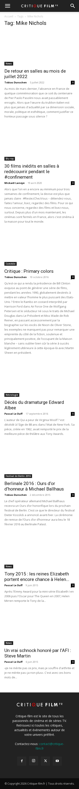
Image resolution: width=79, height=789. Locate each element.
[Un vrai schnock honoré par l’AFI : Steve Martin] (39, 627)
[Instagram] (33, 760)
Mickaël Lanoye (14, 183)
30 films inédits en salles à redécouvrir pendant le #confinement (31, 171)
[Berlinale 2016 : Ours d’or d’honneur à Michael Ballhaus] (39, 460)
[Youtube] (57, 761)
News (9, 63)
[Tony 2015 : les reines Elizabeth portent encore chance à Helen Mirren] (39, 551)
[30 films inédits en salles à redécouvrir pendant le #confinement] (39, 143)
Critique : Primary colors (29, 271)
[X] (45, 761)
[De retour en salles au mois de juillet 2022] (39, 48)
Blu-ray (10, 158)
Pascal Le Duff (13, 413)
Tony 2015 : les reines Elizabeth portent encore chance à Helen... (36, 576)
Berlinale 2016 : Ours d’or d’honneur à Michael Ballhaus (34, 486)
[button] (7, 6)
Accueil (8, 16)
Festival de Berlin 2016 (18, 476)
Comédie (10, 263)
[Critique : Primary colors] (39, 248)
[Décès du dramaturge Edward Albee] (39, 379)
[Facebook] (21, 761)
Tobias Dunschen (15, 82)
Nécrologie (12, 394)
